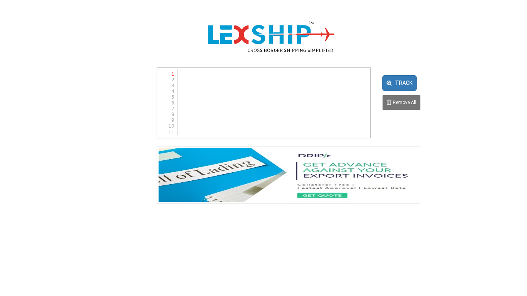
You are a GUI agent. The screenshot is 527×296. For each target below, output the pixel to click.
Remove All (404, 102)
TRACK (402, 83)
